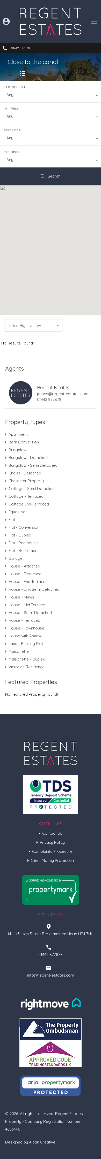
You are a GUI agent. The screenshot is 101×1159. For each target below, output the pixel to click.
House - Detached (25, 573)
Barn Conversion (24, 442)
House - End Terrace (27, 581)
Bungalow (17, 449)
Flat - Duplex (20, 535)
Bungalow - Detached (28, 457)
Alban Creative (42, 1142)
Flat (12, 519)
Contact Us (52, 833)
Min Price (11, 108)
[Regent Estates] (50, 35)
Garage (16, 558)
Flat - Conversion (24, 527)
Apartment (18, 434)
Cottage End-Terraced (29, 504)
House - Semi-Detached (30, 612)
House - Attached (24, 566)
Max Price (12, 130)
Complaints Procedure (52, 851)
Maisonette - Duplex (27, 659)
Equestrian (18, 511)
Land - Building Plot (26, 643)
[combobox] (50, 96)
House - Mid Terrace (27, 604)
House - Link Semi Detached (34, 589)
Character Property (26, 480)
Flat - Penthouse (23, 542)
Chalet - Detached (25, 473)
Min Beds (11, 151)
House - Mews (21, 597)
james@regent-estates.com (62, 394)
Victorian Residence (27, 666)
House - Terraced (24, 620)
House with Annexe (25, 635)
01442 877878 (20, 48)
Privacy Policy (52, 842)
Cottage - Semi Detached (32, 488)
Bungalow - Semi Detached (33, 465)
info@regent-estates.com (50, 975)
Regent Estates (53, 387)
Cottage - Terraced (26, 496)
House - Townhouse (26, 628)
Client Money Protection (52, 860)
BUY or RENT (15, 87)
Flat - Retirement (24, 550)
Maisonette (19, 651)
